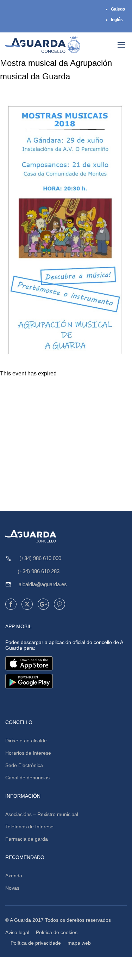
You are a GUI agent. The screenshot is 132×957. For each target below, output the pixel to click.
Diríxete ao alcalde (26, 740)
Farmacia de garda (26, 839)
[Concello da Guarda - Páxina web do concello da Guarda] (42, 44)
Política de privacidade (36, 943)
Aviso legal (17, 932)
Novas (12, 888)
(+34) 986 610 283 (38, 571)
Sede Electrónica (24, 765)
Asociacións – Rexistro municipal (41, 814)
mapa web (79, 943)
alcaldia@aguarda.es (43, 584)
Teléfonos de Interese (29, 826)
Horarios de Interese (28, 753)
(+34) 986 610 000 (40, 558)
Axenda (13, 875)
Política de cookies (56, 932)
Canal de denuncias (27, 777)
